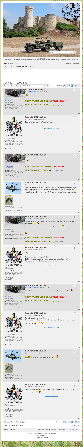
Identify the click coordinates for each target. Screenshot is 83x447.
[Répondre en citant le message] (74, 90)
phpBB (36, 433)
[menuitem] (16, 63)
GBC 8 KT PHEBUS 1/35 (15, 83)
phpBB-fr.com (44, 435)
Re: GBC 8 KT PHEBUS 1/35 (37, 89)
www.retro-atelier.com (51, 128)
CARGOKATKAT (9, 100)
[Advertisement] (42, 75)
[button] (64, 85)
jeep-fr (6, 136)
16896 (12, 104)
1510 (12, 206)
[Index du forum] (41, 30)
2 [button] (69, 86)
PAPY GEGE (8, 195)
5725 (12, 140)
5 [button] (76, 86)
